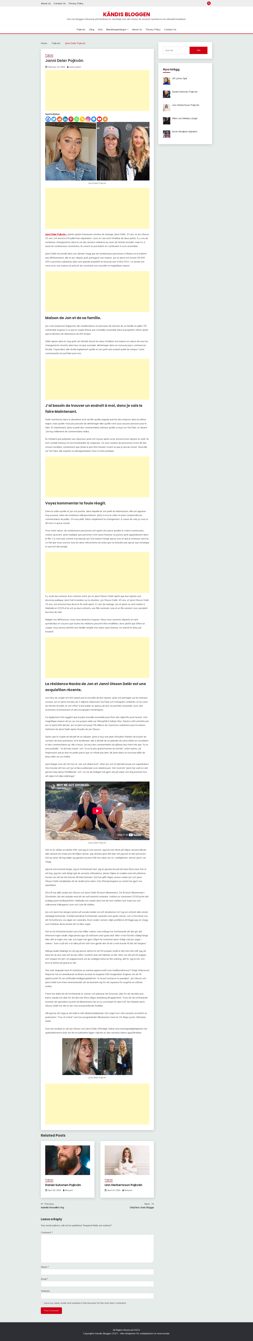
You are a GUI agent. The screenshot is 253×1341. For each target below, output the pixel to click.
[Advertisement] (97, 90)
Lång (91, 29)
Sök (198, 50)
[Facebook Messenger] (93, 119)
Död (100, 29)
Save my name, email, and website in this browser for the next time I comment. (85, 1302)
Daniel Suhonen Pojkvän (63, 1185)
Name (45, 1266)
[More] (105, 119)
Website (45, 1290)
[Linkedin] (65, 119)
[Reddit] (59, 119)
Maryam (69, 1190)
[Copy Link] (82, 119)
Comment (47, 1232)
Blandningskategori (116, 29)
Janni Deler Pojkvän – (56, 234)
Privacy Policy (76, 3)
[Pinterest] (70, 119)
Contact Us (60, 3)
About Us (46, 3)
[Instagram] (88, 119)
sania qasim (75, 67)
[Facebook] (48, 119)
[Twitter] (53, 119)
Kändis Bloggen (126, 14)
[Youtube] (99, 119)
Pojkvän (81, 29)
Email (44, 1278)
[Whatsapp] (76, 119)
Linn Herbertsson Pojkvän (123, 1185)
